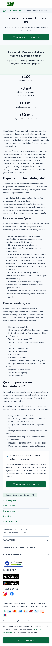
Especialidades (16, 10)
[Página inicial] (4, 10)
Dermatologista (11, 511)
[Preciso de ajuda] (47, 4)
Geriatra (7, 516)
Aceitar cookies (26, 640)
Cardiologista (9, 500)
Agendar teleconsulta (27, 37)
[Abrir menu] (4, 4)
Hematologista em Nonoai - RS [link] (38, 10)
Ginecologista (10, 521)
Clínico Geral (9, 505)
